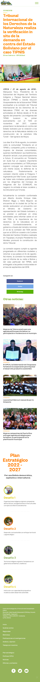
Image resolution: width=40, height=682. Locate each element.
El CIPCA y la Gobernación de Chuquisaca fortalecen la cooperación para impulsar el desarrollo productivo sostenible (19, 367)
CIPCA (6, 3)
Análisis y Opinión (9, 642)
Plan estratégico (8, 653)
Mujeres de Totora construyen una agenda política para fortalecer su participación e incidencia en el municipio (20, 331)
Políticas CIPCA (8, 656)
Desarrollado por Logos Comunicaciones (37, 677)
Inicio (5, 624)
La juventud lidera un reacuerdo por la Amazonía (18, 401)
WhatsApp (20, 292)
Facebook (20, 281)
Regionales (7, 631)
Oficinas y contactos (10, 663)
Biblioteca (6, 635)
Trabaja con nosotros (10, 645)
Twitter (20, 286)
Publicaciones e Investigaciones (14, 638)
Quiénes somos (8, 628)
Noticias (6, 659)
